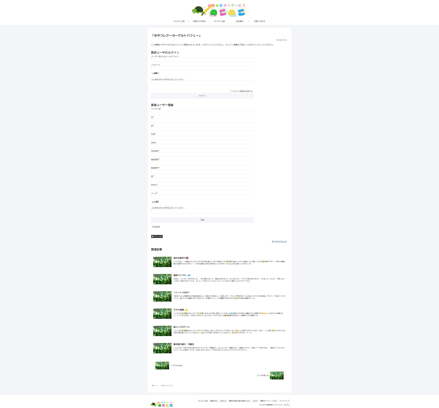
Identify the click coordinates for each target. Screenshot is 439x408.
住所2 (153, 143)
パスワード (155, 65)
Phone (154, 185)
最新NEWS (214, 401)
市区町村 (155, 151)
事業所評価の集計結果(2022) (239, 401)
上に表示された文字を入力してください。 (168, 79)
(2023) (255, 401)
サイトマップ (284, 401)
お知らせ (223, 401)
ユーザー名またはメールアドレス (165, 56)
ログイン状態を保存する (243, 91)
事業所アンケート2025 (268, 401)
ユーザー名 (156, 109)
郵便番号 (155, 168)
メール (154, 193)
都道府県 (155, 159)
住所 (153, 134)
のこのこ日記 (158, 236)
